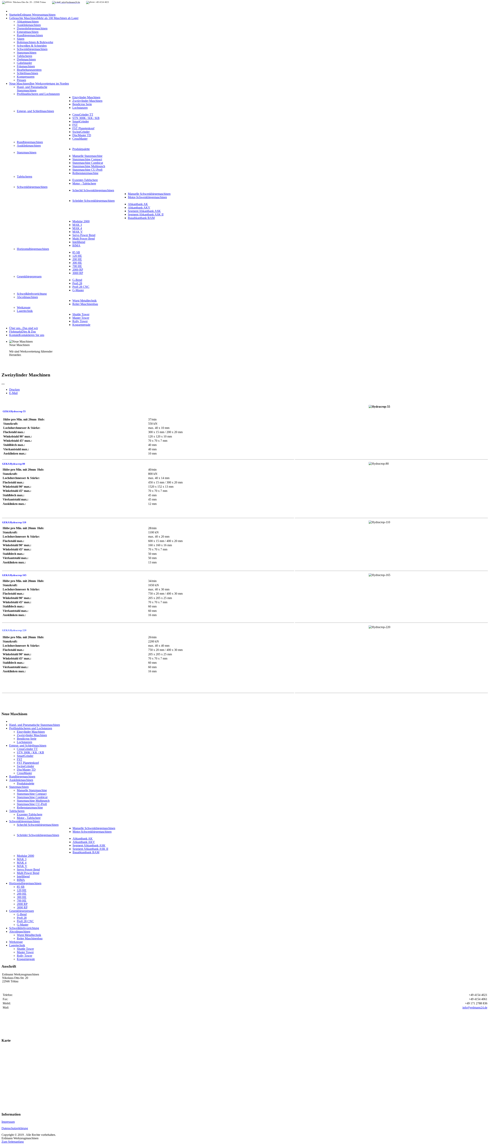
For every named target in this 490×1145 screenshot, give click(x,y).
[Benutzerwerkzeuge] (3, 384)
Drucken (14, 389)
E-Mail (13, 393)
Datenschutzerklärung (15, 1128)
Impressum (8, 1121)
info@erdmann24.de (474, 1007)
